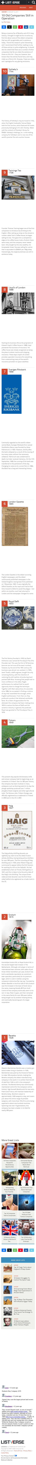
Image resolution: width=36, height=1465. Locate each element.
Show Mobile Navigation (3, 2)
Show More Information (28, 2)
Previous (23, 7)
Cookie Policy (5, 1453)
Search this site (33, 2)
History (4, 12)
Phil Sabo (7, 22)
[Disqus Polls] (18, 1355)
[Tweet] (9, 26)
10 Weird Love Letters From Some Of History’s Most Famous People (22, 1323)
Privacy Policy (27, 1451)
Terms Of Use (18, 1451)
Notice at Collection (6, 1460)
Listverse (4, 1446)
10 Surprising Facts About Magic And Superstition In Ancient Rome (23, 1290)
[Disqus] (18, 1408)
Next (31, 7)
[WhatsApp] (15, 26)
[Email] (31, 26)
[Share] (4, 26)
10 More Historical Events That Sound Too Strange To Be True (23, 1312)
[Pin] (20, 26)
